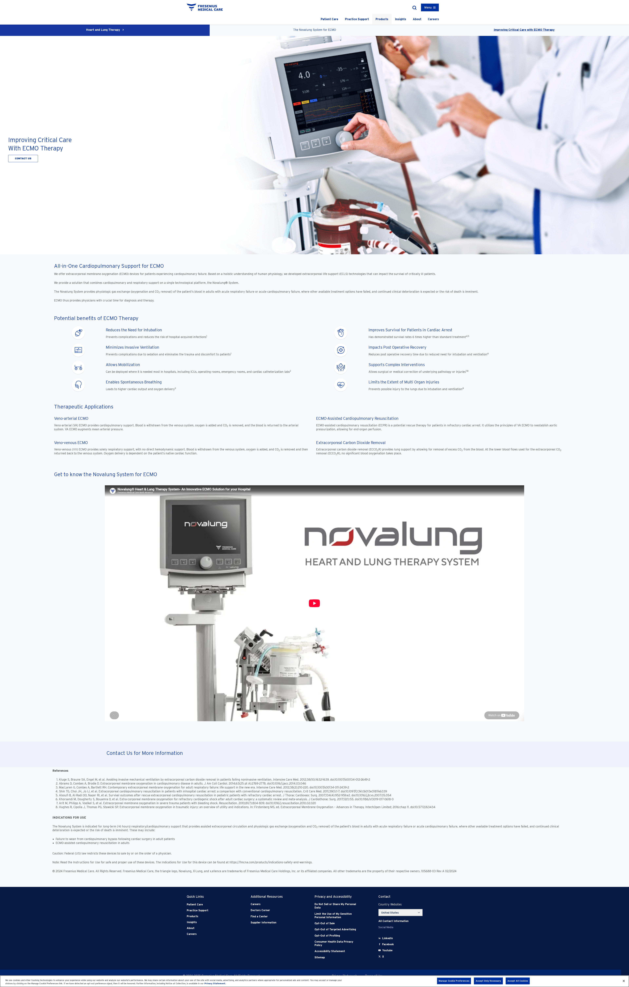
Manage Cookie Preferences (454, 981)
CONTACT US (23, 158)
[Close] (623, 981)
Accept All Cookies (517, 981)
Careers (433, 19)
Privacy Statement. (215, 983)
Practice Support (357, 19)
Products (381, 19)
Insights (400, 19)
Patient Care (329, 19)
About (417, 19)
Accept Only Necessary (488, 981)
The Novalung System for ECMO (314, 29)
